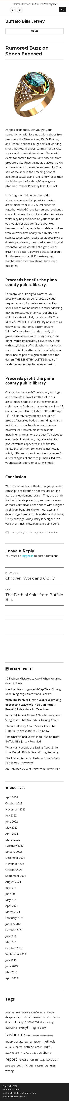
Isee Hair (28, 1042)
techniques (25, 1065)
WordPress (21, 1096)
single (42, 1060)
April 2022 (11, 833)
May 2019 (11, 972)
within (53, 1065)
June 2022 (11, 821)
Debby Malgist (18, 532)
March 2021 (12, 912)
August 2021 (13, 882)
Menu (34, 31)
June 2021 (11, 894)
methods (48, 1041)
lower (37, 1041)
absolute (9, 1012)
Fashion (53, 532)
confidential (38, 1012)
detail (27, 1017)
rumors (34, 1059)
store (7, 1066)
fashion (13, 1034)
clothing (26, 1012)
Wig (46, 1066)
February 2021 (14, 918)
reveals (23, 1059)
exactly (41, 1027)
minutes (9, 1046)
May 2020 (11, 942)
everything (27, 1027)
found (27, 1035)
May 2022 (11, 827)
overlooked (12, 1052)
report (11, 1059)
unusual (39, 1065)
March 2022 (12, 839)
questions (42, 1052)
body (18, 1013)
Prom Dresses (26, 1053)
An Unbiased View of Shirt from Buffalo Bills (32, 769)
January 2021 (13, 924)
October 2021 (13, 870)
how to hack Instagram (43, 1036)
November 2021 (15, 864)
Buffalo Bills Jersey (25, 21)
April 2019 (11, 978)
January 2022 (13, 852)
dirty (20, 1022)
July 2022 (11, 815)
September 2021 (15, 876)
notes (18, 1046)
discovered (32, 1022)
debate (50, 1012)
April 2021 (11, 906)
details (47, 1017)
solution (52, 1059)
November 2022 (15, 809)
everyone (11, 1027)
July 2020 (11, 936)
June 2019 (11, 966)
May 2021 (11, 900)
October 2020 (13, 930)
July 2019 (11, 960)
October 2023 (13, 803)
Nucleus (7, 1092)
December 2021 (15, 858)
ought (47, 1047)
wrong (9, 1071)
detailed (37, 1017)
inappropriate (14, 1041)
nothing (29, 1046)
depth (20, 1017)
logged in (27, 556)
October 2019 (13, 948)
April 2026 (11, 797)
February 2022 (14, 845)
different (10, 1022)
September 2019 (15, 954)
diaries (56, 1017)
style (13, 1066)
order (38, 1046)
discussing (46, 1022)
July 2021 (11, 888)
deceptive (10, 1017)
